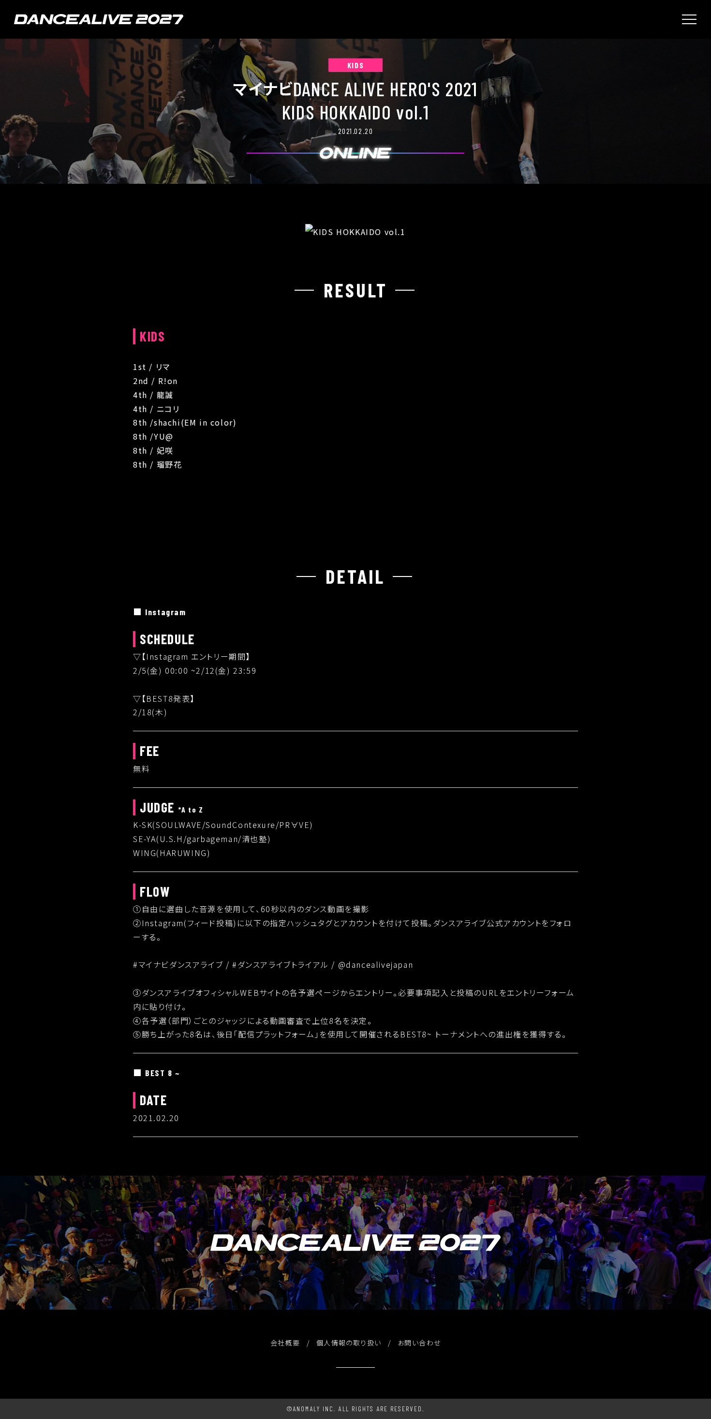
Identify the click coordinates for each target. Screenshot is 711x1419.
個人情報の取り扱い (349, 1342)
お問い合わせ (419, 1342)
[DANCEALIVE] (98, 19)
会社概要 (285, 1342)
